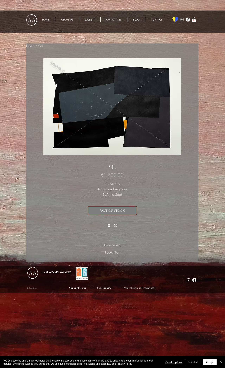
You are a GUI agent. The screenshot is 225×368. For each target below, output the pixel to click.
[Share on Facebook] (109, 225)
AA (32, 20)
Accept (210, 362)
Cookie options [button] (173, 362)
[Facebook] (188, 20)
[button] (194, 19)
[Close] (221, 362)
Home (30, 46)
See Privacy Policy (122, 363)
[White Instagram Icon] (182, 20)
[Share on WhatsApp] (116, 225)
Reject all (193, 362)
